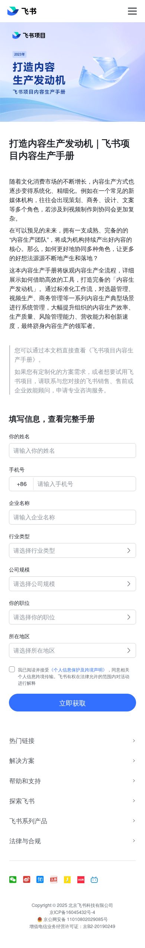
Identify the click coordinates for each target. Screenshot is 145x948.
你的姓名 (19, 436)
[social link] (16, 879)
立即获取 (72, 702)
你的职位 (19, 602)
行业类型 (19, 536)
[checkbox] (12, 669)
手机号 (17, 469)
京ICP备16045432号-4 (72, 912)
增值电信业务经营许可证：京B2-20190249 (72, 926)
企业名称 (19, 502)
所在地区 (19, 636)
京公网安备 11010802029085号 (75, 919)
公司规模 (19, 569)
